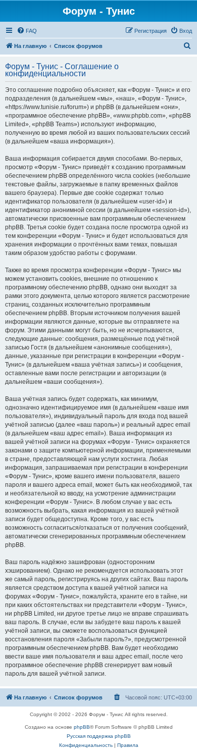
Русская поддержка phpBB (99, 736)
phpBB (82, 727)
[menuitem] (27, 31)
